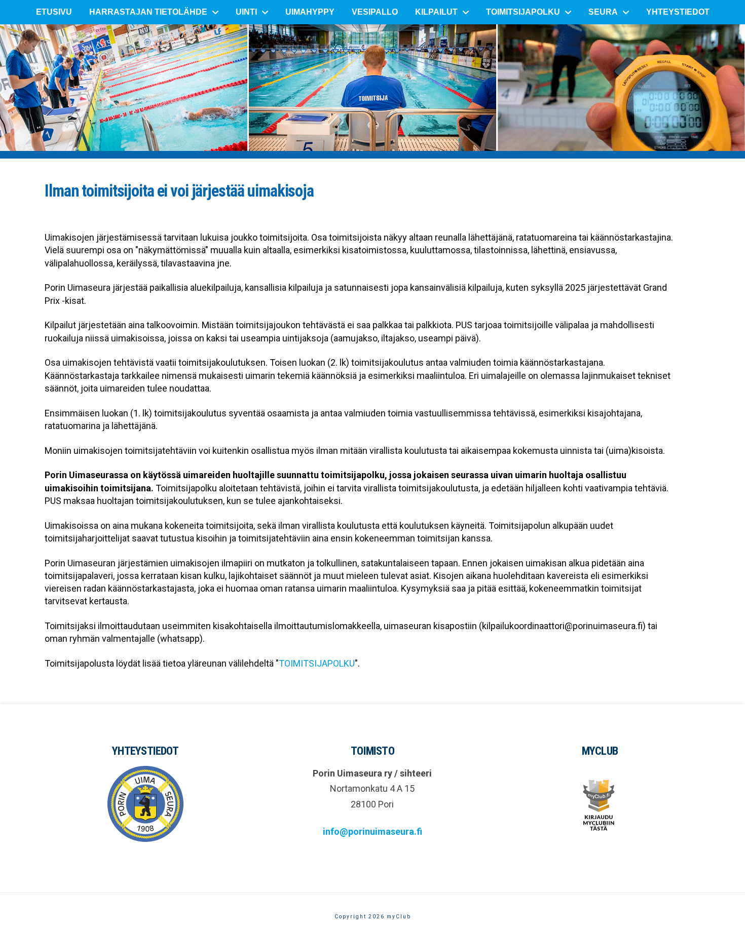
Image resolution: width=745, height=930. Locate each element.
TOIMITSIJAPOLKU (317, 663)
